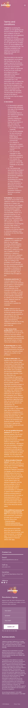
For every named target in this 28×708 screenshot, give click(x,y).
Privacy (15, 704)
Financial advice (10, 521)
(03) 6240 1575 (6, 567)
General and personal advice (14, 525)
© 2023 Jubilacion (5, 704)
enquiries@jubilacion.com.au (10, 559)
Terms (19, 704)
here (5, 536)
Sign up (11, 627)
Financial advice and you (12, 523)
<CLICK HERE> (18, 692)
